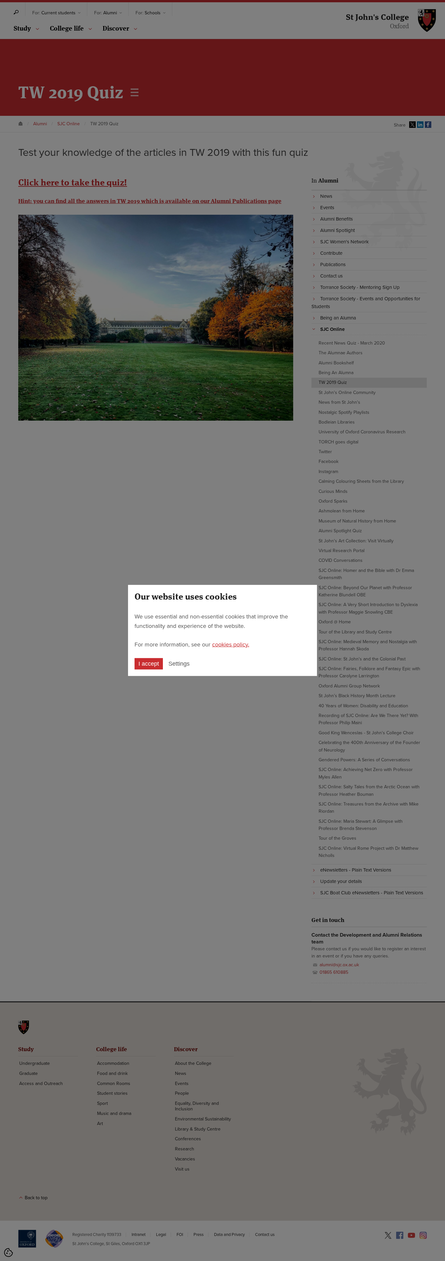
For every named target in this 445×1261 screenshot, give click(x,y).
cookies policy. (230, 644)
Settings (179, 663)
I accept (148, 663)
